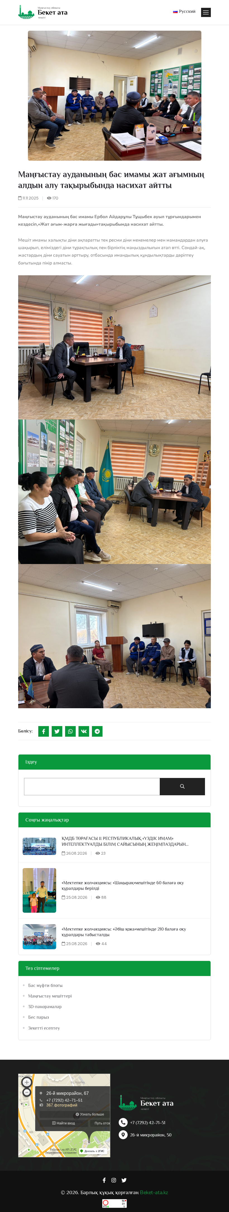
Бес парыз (38, 1017)
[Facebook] (43, 731)
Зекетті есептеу (44, 1028)
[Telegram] (97, 731)
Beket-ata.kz (154, 1192)
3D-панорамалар (45, 1006)
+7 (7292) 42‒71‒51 (147, 1122)
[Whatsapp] (70, 731)
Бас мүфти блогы (45, 985)
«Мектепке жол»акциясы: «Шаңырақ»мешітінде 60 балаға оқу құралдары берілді (123, 885)
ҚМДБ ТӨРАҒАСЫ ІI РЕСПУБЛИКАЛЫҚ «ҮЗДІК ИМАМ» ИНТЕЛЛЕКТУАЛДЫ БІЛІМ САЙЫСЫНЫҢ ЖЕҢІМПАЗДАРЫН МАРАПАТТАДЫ (124, 841)
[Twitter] (57, 731)
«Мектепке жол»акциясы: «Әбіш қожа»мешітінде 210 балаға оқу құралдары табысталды (124, 932)
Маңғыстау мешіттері (50, 996)
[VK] (83, 731)
